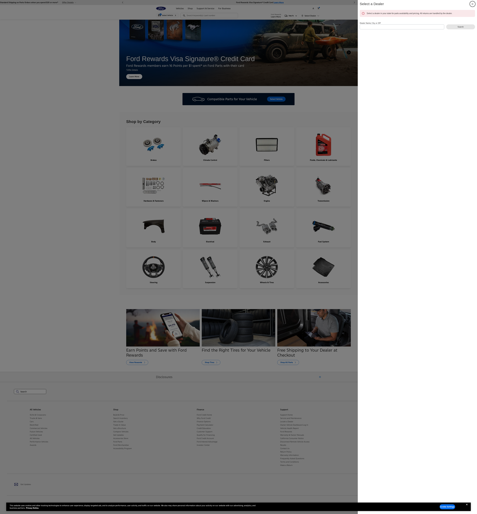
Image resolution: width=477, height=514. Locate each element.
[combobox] (402, 26)
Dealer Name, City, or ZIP (370, 23)
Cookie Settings (447, 507)
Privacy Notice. (32, 508)
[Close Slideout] (472, 3)
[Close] (467, 506)
